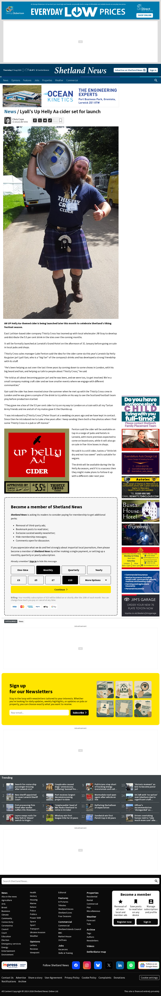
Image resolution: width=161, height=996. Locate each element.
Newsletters (92, 940)
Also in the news (9, 896)
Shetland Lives (65, 912)
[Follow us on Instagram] (87, 965)
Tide (89, 924)
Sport (32, 925)
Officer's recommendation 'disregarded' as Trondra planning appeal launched (143, 810)
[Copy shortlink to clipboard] (50, 120)
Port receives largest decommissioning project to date (65, 797)
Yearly (98, 570)
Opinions (35, 941)
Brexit (4, 907)
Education (6, 936)
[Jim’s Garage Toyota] (140, 605)
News (10, 111)
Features (63, 898)
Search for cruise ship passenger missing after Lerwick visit (25, 786)
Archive (91, 929)
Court (4, 932)
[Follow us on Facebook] (76, 965)
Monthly (48, 570)
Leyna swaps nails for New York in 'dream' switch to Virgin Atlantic (25, 819)
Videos (90, 946)
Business (6, 911)
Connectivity (7, 922)
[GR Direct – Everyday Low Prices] (80, 10)
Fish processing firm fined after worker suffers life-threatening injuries (26, 809)
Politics (33, 914)
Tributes (62, 905)
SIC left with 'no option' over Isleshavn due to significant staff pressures (146, 798)
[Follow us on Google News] (148, 965)
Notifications (9, 981)
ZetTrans (62, 940)
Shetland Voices (65, 909)
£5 (36, 580)
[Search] (156, 80)
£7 (53, 580)
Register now (124, 921)
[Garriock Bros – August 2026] (140, 558)
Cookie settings (149, 977)
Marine (33, 903)
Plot (89, 907)
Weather (34, 936)
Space (33, 921)
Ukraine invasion (37, 932)
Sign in (153, 70)
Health (33, 892)
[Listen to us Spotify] (131, 965)
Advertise (21, 977)
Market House (64, 936)
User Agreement (53, 977)
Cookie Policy (89, 977)
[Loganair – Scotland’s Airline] (140, 440)
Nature (33, 907)
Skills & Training (65, 953)
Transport (34, 928)
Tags (89, 933)
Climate (5, 914)
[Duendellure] (140, 464)
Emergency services (11, 943)
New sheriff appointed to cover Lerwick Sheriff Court (26, 797)
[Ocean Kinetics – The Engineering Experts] (61, 96)
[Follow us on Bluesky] (98, 965)
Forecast (91, 920)
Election (5, 940)
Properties (92, 892)
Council (5, 929)
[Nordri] (140, 534)
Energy (5, 947)
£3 (18, 580)
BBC (60, 932)
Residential (92, 896)
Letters (33, 945)
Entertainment (8, 951)
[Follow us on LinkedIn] (120, 965)
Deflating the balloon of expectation (105, 806)
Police (33, 910)
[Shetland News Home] (80, 75)
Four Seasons (64, 916)
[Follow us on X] (109, 965)
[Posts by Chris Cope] (7, 120)
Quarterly (73, 570)
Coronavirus (7, 925)
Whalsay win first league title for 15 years (66, 816)
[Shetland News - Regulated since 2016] (14, 965)
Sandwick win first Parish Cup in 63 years (105, 816)
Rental (90, 900)
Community (7, 918)
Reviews (34, 948)
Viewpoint (34, 952)
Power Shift (35, 917)
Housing (34, 899)
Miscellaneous (93, 911)
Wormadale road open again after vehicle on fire (105, 797)
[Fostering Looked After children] (140, 397)
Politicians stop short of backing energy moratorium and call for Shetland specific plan (105, 789)
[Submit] (155, 881)
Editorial (62, 892)
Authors (90, 936)
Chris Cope (18, 119)
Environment (7, 954)
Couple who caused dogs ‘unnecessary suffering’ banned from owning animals (66, 788)
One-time (22, 570)
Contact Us (8, 977)
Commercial (65, 921)
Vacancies (63, 949)
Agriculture (7, 900)
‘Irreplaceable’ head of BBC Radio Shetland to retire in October (66, 807)
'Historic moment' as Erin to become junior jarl (145, 786)
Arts (4, 903)
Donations (119, 977)
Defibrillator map (96, 951)
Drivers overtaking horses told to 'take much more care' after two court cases (145, 819)
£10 (70, 580)
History (33, 896)
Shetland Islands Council (69, 929)
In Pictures (63, 901)
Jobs (61, 945)
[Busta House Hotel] (140, 511)
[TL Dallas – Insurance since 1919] (140, 582)
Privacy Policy (72, 977)
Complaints (105, 977)
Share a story (35, 977)
